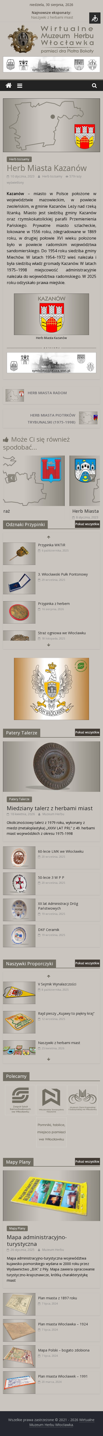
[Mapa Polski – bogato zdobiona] (19, 1348)
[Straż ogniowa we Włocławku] (19, 633)
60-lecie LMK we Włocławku (61, 851)
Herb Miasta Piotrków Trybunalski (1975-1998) (51, 418)
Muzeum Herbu (53, 814)
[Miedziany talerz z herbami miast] (51, 744)
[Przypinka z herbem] (19, 603)
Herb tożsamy (19, 159)
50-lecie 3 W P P (51, 877)
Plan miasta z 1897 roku (57, 1298)
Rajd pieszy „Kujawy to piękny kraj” (66, 1013)
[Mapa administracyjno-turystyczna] (51, 1173)
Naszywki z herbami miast (52, 18)
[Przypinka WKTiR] (19, 545)
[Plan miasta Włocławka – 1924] (19, 1321)
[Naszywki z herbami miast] (19, 1043)
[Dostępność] (94, 18)
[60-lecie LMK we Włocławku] (19, 849)
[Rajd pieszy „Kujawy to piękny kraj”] (19, 1013)
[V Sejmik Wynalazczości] (19, 984)
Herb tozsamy (52, 176)
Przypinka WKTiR (51, 545)
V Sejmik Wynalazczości (57, 984)
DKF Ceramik (48, 929)
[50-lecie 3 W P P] (19, 875)
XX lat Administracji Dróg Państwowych (58, 906)
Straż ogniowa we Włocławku (62, 633)
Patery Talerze (19, 799)
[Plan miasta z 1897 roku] (19, 1295)
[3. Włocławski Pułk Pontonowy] (19, 574)
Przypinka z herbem (54, 603)
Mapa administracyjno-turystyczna (37, 1240)
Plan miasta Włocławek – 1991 (63, 1376)
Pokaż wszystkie (87, 524)
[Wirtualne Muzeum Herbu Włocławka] (8, 85)
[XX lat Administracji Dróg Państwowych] (19, 901)
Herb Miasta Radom (47, 392)
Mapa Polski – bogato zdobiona (64, 1350)
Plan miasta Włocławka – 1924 (63, 1324)
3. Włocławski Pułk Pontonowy (63, 574)
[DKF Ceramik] (19, 927)
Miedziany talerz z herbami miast (50, 808)
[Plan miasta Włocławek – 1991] (19, 1374)
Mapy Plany (17, 1228)
